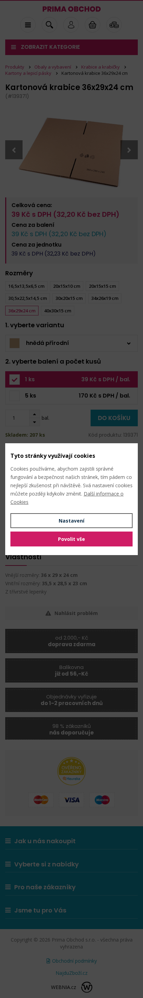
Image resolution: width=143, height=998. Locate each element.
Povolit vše (71, 539)
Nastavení (71, 520)
